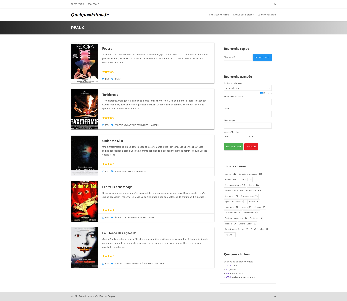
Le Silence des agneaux (119, 233)
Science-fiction (123, 171)
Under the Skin (112, 141)
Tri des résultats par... (233, 83)
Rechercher (262, 57)
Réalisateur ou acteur (233, 97)
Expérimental (139, 171)
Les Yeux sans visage (117, 187)
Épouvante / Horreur (148, 125)
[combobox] (248, 88)
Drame (118, 79)
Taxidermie (110, 95)
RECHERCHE (93, 4)
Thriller (136, 263)
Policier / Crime (146, 217)
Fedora (107, 48)
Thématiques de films (218, 14)
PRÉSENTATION (78, 4)
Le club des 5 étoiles (243, 14)
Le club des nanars (267, 14)
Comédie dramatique (125, 125)
